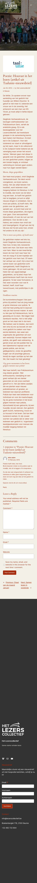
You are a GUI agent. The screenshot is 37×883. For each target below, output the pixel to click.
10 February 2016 (14, 460)
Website (6, 552)
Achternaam (7, 798)
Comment (7, 508)
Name (6, 532)
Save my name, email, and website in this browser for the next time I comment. (18, 564)
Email (6, 542)
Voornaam (6, 790)
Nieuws (7, 91)
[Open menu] (31, 5)
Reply (5, 487)
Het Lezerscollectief (23, 88)
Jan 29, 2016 (7, 88)
